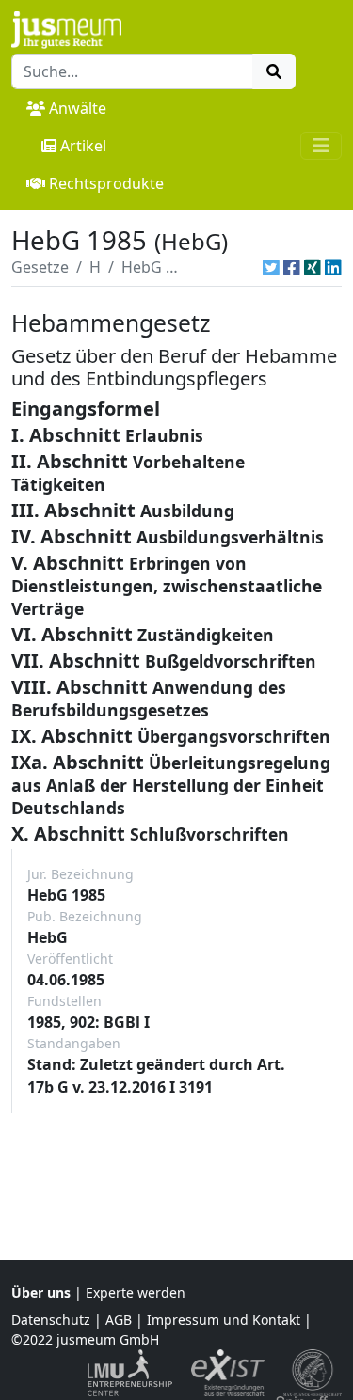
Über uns (41, 1292)
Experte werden (135, 1292)
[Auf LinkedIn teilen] (333, 267)
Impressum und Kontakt (223, 1320)
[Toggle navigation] (321, 146)
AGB (118, 1320)
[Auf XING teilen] (312, 267)
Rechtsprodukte (106, 183)
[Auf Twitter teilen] (271, 267)
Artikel (83, 145)
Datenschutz (50, 1320)
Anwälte (77, 108)
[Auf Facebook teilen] (291, 267)
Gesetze (40, 267)
